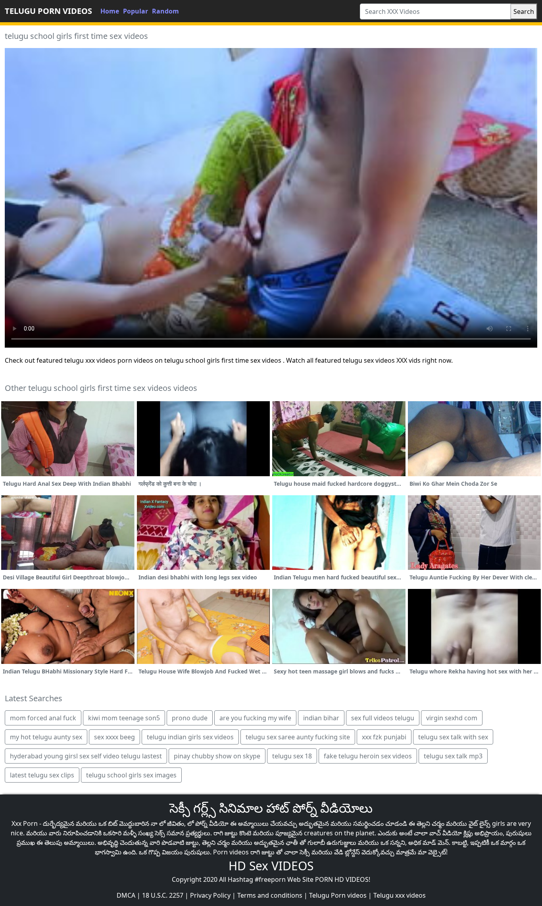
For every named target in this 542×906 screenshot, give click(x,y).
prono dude (190, 718)
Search (523, 11)
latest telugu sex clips (42, 775)
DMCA (126, 895)
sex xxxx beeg (114, 737)
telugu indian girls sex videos (190, 737)
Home (109, 11)
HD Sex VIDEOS (271, 866)
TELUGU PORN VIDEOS (48, 11)
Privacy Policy (210, 895)
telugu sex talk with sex (453, 737)
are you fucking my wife (255, 718)
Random (165, 11)
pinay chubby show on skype (217, 756)
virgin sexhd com (451, 718)
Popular (135, 11)
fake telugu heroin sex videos (368, 756)
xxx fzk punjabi (384, 737)
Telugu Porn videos (338, 895)
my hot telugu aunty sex (46, 737)
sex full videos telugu (382, 718)
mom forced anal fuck (43, 718)
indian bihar (321, 718)
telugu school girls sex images (131, 775)
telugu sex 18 (292, 756)
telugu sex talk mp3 (453, 756)
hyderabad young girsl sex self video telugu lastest (86, 756)
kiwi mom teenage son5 (124, 718)
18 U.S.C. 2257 (162, 895)
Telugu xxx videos (399, 895)
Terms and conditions (269, 895)
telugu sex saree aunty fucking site (298, 737)
